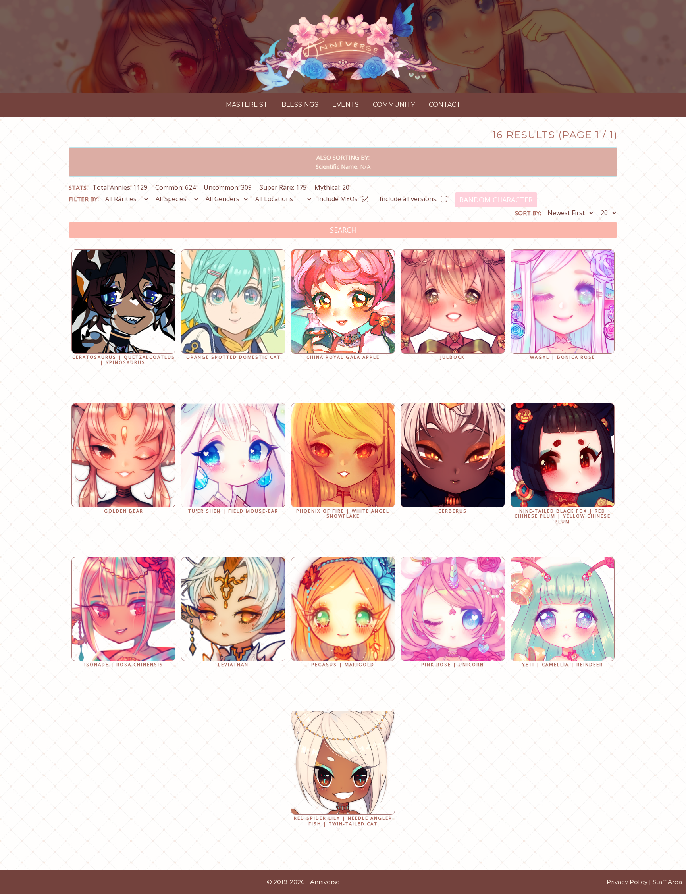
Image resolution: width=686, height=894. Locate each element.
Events (345, 104)
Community (394, 104)
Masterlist (247, 104)
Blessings (299, 104)
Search (343, 230)
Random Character (496, 199)
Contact (445, 104)
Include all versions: (408, 197)
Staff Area (667, 882)
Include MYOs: (338, 197)
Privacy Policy (627, 882)
